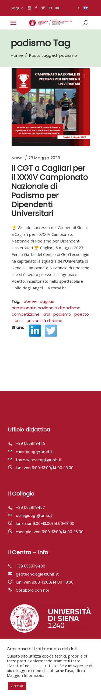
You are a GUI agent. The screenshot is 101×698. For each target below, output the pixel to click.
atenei (30, 301)
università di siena (44, 320)
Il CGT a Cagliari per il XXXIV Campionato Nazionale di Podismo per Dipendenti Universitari (50, 191)
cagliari (47, 301)
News (17, 157)
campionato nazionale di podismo (46, 308)
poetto (81, 314)
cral (46, 314)
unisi (19, 320)
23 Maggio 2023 (44, 157)
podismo (62, 314)
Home (17, 55)
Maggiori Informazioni (26, 675)
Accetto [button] (17, 685)
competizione (26, 314)
